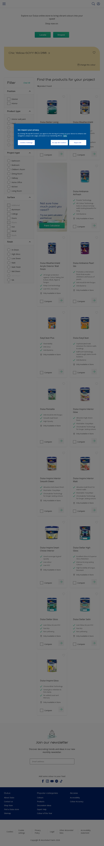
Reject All (77, 142)
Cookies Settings (26, 142)
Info (65, 136)
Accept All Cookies (59, 142)
